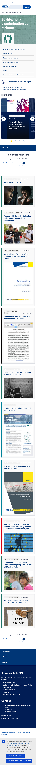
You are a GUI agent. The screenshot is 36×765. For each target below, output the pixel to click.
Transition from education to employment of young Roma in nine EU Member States (18, 564)
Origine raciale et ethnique (11, 62)
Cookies (19, 732)
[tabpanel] (18, 118)
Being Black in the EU (12, 182)
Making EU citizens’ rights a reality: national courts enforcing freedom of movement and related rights (18, 526)
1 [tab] (11, 141)
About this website (5, 732)
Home (2, 12)
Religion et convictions (10, 66)
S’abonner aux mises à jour (11, 694)
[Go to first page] (3, 163)
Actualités (6, 692)
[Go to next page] (19, 165)
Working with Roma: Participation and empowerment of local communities (17, 218)
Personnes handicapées (10, 58)
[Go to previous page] (6, 163)
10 (21, 163)
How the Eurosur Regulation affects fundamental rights (18, 467)
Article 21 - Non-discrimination (19, 89)
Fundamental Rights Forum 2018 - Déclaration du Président (17, 317)
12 (26, 163)
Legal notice (12, 732)
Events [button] (5, 662)
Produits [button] (5, 148)
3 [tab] (19, 141)
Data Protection (26, 732)
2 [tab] (15, 141)
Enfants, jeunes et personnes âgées (14, 49)
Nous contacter (6, 715)
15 (13, 165)
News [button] (5, 657)
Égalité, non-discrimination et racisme (15, 12)
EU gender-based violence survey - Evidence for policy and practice (17, 125)
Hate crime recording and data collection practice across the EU (17, 602)
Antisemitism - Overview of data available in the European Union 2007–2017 (16, 256)
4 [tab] (23, 141)
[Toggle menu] (32, 7)
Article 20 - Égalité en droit (18, 87)
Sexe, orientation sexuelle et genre (13, 75)
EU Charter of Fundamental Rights (19, 82)
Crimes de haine (8, 54)
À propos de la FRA (9, 683)
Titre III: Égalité (5, 87)
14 (32, 163)
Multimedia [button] (6, 651)
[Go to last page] (22, 165)
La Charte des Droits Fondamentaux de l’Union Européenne (17, 686)
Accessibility (4, 734)
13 (29, 163)
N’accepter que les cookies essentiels (19, 760)
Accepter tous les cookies (15, 756)
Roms (5, 70)
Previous (3, 119)
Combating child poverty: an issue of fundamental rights (17, 373)
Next (32, 119)
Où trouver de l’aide (9, 690)
